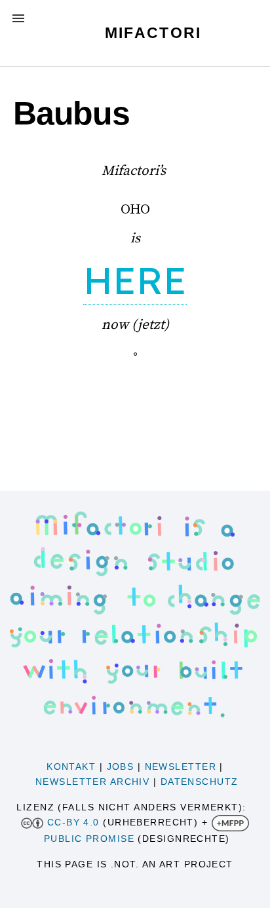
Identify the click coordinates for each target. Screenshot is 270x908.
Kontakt (71, 766)
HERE (135, 280)
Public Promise (89, 838)
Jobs (120, 766)
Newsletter (180, 766)
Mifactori (153, 32)
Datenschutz (200, 781)
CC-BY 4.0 (73, 822)
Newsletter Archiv (92, 781)
